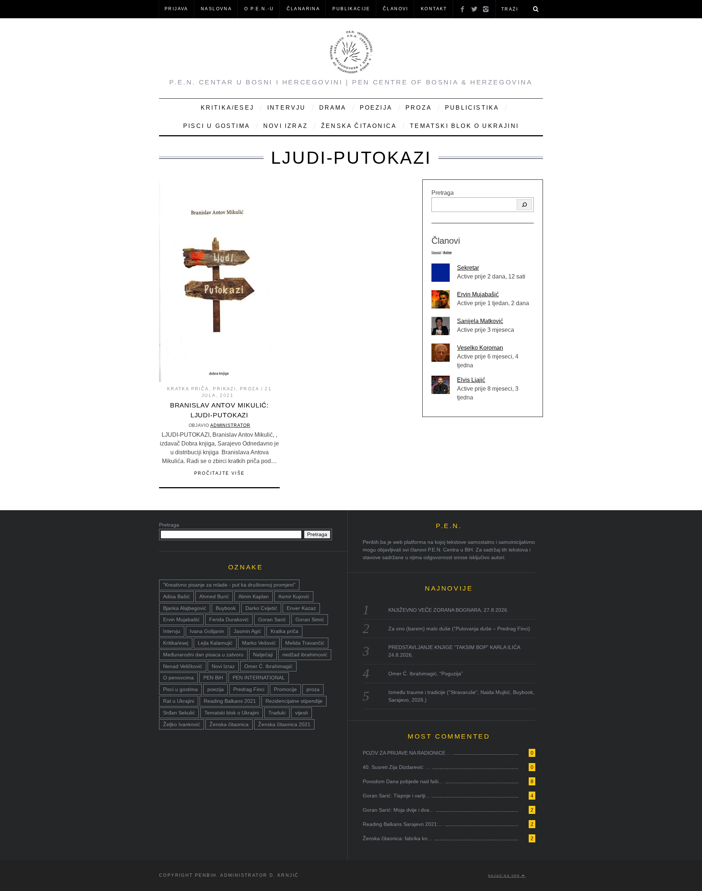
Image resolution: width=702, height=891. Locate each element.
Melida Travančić (304, 643)
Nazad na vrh (505, 875)
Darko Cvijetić (261, 608)
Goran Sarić (272, 619)
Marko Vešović (259, 643)
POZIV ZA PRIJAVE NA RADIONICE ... (407, 753)
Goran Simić (309, 619)
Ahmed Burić (214, 596)
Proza (418, 108)
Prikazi (224, 388)
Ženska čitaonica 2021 (284, 724)
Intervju (286, 108)
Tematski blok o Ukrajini (464, 126)
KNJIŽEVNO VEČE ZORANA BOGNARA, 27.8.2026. (448, 610)
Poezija (376, 108)
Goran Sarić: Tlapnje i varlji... (396, 796)
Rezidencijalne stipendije (293, 701)
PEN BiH (213, 677)
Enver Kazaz (301, 608)
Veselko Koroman (480, 348)
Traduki (277, 713)
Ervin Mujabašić (478, 294)
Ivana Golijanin (207, 631)
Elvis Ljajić (471, 380)
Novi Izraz (285, 126)
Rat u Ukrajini (178, 701)
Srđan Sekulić (179, 713)
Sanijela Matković (480, 321)
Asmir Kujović (293, 596)
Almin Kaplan (253, 596)
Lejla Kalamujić (215, 643)
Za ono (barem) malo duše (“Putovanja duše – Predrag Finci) (459, 629)
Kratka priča (188, 388)
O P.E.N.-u (259, 8)
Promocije (285, 689)
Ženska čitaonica (359, 126)
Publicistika (472, 108)
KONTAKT (434, 8)
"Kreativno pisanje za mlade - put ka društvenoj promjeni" (229, 585)
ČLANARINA (303, 8)
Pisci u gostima (216, 126)
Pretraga (442, 193)
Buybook (226, 608)
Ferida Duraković (229, 619)
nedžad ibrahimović (304, 654)
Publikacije (351, 8)
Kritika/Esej (227, 108)
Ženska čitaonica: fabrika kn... (397, 838)
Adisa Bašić (176, 596)
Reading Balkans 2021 (230, 701)
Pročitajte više (219, 473)
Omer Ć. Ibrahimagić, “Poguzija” (425, 673)
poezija (215, 689)
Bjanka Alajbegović (184, 608)
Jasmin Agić (247, 631)
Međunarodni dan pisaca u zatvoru (203, 654)
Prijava (176, 8)
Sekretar (468, 268)
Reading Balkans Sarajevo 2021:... (403, 824)
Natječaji (263, 654)
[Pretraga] (524, 204)
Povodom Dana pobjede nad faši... (403, 781)
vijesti (301, 713)
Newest (436, 252)
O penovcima (178, 677)
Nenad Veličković (182, 666)
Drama (333, 108)
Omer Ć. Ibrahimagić (268, 666)
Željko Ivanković (181, 724)
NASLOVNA (216, 8)
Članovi (395, 8)
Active (447, 252)
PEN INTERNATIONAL (259, 677)
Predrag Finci (248, 689)
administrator (230, 425)
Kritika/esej (175, 643)
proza (313, 689)
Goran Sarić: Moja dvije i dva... (398, 810)
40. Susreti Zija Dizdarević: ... (396, 767)
